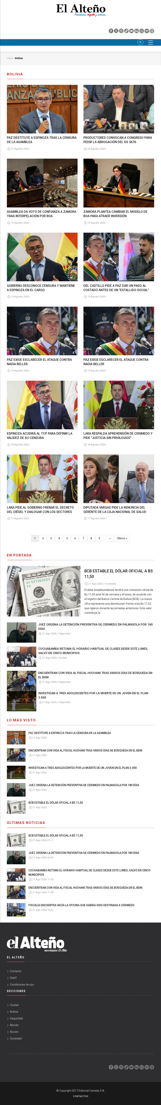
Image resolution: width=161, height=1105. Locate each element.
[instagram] (121, 31)
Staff (13, 977)
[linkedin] (136, 31)
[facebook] (111, 31)
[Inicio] (80, 8)
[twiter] (116, 31)
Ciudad (63, 657)
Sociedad (110, 583)
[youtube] (131, 31)
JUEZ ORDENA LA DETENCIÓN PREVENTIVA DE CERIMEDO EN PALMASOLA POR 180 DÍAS (95, 627)
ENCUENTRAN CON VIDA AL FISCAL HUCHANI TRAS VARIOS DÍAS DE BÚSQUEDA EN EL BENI (95, 675)
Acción (14, 1031)
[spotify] (147, 31)
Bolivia (14, 1011)
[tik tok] (126, 31)
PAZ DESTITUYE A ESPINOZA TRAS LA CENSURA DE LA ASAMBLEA (69, 733)
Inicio (10, 58)
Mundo (14, 1025)
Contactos (80, 1096)
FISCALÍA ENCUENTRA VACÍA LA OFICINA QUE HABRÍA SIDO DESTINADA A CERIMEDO (81, 905)
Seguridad (64, 633)
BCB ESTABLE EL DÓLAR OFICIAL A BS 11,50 (118, 574)
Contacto (15, 971)
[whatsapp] (142, 31)
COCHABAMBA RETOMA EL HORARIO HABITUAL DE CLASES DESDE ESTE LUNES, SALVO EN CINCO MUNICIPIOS (93, 651)
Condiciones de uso (22, 984)
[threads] (152, 31)
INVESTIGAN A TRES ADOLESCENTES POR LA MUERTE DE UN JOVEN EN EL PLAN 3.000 (93, 695)
